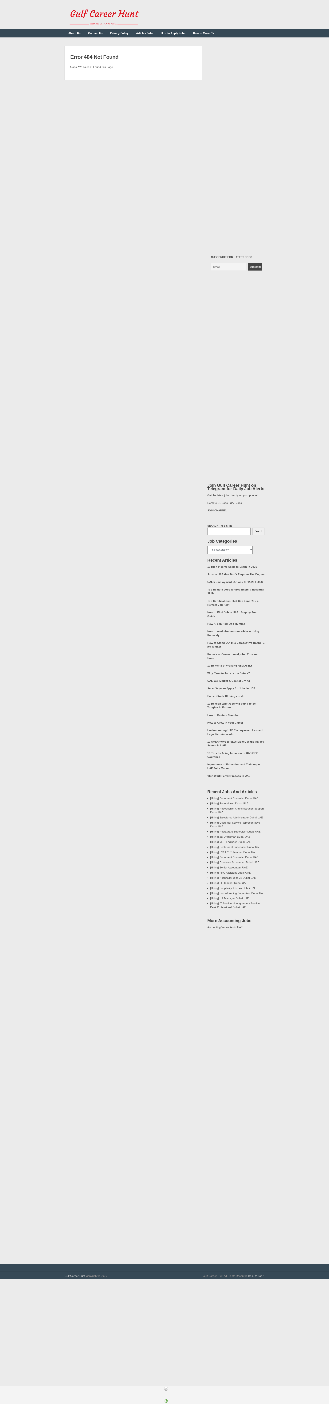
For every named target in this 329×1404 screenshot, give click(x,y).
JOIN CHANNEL (217, 510)
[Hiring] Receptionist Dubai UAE (229, 803)
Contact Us (95, 33)
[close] (166, 1389)
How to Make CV (203, 33)
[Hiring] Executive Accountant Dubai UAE (234, 862)
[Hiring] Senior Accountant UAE (229, 867)
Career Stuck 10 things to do (225, 696)
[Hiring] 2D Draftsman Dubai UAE (230, 836)
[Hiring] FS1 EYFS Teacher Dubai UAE (233, 852)
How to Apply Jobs (173, 33)
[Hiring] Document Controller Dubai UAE (234, 798)
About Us (74, 33)
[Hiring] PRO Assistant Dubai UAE (230, 872)
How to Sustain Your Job (223, 715)
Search (258, 531)
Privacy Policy (119, 33)
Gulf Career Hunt (75, 1275)
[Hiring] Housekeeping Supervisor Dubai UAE (237, 893)
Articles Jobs (144, 33)
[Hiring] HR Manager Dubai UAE (229, 898)
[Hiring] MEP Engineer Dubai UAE (230, 841)
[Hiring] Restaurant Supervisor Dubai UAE (235, 831)
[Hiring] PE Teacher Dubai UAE (228, 882)
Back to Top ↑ (256, 1275)
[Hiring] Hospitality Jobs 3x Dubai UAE (233, 877)
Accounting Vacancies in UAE (225, 927)
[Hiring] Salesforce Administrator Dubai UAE (236, 817)
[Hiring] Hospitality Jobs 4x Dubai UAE (233, 888)
